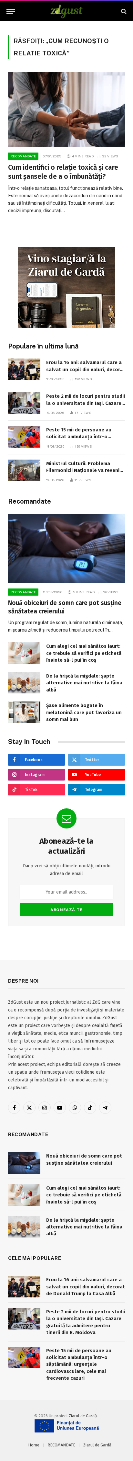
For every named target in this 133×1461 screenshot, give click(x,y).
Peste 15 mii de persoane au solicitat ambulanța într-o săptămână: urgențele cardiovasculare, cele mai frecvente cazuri (78, 1364)
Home (33, 1445)
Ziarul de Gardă (83, 1415)
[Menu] (10, 11)
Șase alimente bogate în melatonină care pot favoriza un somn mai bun (84, 712)
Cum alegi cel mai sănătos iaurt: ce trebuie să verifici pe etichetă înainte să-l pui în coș (83, 653)
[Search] (123, 11)
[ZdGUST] (66, 11)
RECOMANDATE (61, 1445)
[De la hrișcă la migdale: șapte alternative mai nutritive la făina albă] (24, 683)
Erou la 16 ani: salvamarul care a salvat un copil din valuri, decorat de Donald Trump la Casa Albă (85, 369)
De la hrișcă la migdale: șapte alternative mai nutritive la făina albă (84, 683)
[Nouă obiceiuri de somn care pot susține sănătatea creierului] (66, 548)
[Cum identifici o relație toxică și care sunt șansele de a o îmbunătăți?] (66, 109)
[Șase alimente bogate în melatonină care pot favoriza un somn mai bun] (24, 712)
